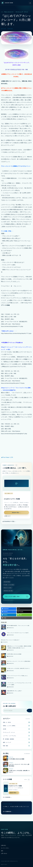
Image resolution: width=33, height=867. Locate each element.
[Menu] (30, 3)
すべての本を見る (7, 797)
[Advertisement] (16, 446)
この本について (7, 516)
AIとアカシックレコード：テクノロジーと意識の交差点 (18, 661)
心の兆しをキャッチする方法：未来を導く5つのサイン (18, 668)
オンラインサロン (5, 848)
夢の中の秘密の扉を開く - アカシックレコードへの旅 (18, 625)
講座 (2, 850)
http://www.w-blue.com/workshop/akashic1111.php (16, 333)
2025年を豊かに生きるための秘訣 (14, 654)
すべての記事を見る (8, 811)
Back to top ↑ (4, 864)
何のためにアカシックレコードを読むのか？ (10, 640)
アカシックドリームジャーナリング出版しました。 (17, 675)
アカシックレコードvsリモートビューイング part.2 (17, 632)
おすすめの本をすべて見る (9, 521)
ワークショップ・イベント (22, 11)
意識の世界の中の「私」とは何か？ (14, 690)
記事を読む (3, 845)
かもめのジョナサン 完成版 (12, 499)
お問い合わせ (4, 853)
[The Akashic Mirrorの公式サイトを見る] (16, 538)
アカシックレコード (9, 11)
